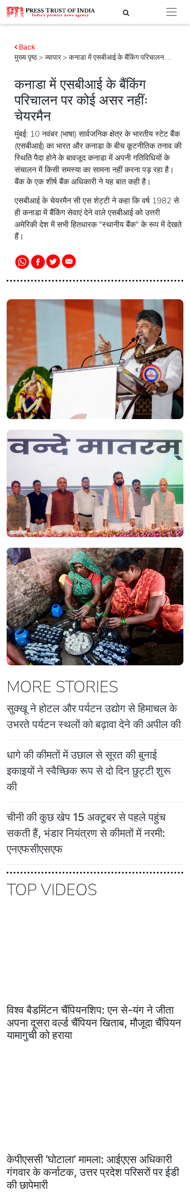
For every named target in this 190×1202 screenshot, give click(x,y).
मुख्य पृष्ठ (26, 57)
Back (27, 46)
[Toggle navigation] (171, 12)
